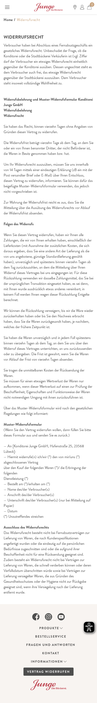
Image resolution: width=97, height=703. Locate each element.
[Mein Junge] (82, 7)
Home (8, 19)
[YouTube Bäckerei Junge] (61, 616)
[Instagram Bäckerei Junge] (48, 616)
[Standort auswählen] (75, 7)
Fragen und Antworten (50, 645)
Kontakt (50, 653)
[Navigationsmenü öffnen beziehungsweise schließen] (7, 7)
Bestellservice (50, 636)
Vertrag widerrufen (48, 671)
